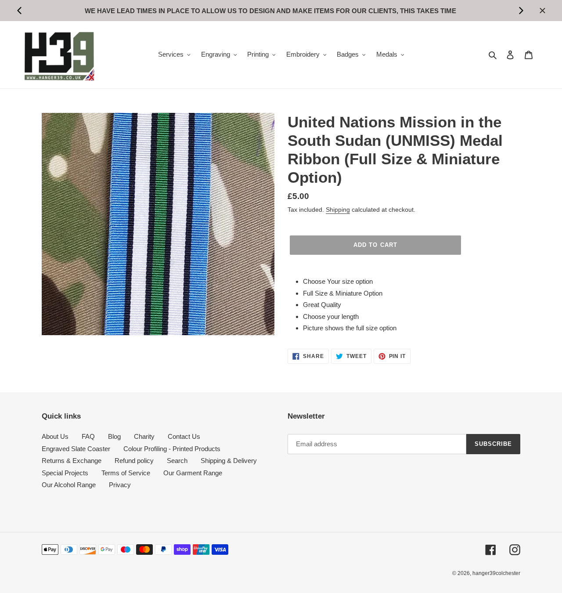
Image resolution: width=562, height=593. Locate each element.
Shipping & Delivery (229, 460)
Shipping (338, 209)
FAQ (88, 436)
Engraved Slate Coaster (76, 448)
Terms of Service (125, 473)
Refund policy (134, 460)
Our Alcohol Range (69, 484)
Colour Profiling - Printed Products (171, 448)
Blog (114, 436)
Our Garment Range (192, 473)
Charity (144, 436)
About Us (55, 436)
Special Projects (65, 473)
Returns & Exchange (71, 460)
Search (177, 460)
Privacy (120, 484)
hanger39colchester (496, 573)
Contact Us (184, 436)
